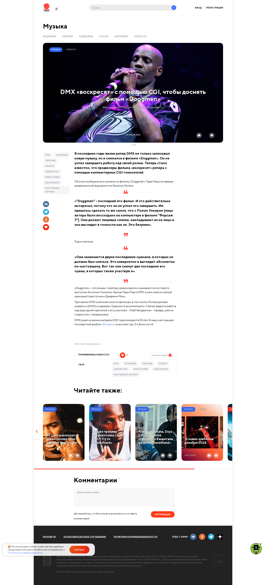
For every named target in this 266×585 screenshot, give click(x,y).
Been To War (52, 177)
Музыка (55, 26)
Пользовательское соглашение (85, 537)
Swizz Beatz (52, 183)
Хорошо (79, 550)
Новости (140, 36)
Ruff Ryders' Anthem (52, 190)
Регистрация (214, 7)
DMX (47, 155)
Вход (198, 7)
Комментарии (161, 355)
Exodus (49, 166)
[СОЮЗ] (47, 560)
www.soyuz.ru (93, 344)
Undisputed (52, 171)
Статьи (103, 36)
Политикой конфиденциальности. (25, 552)
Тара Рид (50, 160)
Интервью (121, 36)
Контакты (49, 537)
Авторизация (163, 514)
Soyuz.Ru (46, 7)
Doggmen (62, 155)
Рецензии (49, 36)
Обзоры (67, 36)
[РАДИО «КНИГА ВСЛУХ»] (256, 548)
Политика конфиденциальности (135, 537)
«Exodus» (108, 324)
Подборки (86, 36)
